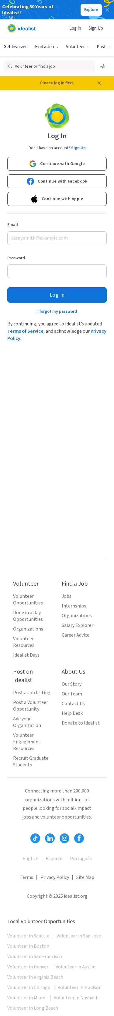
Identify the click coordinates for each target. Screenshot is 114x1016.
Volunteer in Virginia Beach (35, 977)
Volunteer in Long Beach (32, 1008)
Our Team (72, 694)
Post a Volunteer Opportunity (30, 705)
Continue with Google (62, 164)
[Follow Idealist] (35, 838)
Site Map (85, 877)
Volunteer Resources (23, 642)
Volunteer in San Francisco (34, 956)
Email (12, 225)
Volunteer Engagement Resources (26, 742)
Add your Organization (27, 722)
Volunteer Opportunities (28, 599)
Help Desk (72, 713)
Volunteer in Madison (80, 987)
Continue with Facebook (62, 181)
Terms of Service (25, 331)
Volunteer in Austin (75, 967)
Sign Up (95, 28)
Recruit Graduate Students (30, 761)
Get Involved (16, 47)
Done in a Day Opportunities (28, 616)
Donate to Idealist (81, 723)
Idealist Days (26, 655)
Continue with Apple (63, 199)
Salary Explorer (77, 625)
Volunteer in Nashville (77, 997)
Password (16, 258)
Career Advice (75, 635)
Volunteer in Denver (27, 967)
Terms (26, 877)
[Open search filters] (102, 66)
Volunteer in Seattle (28, 936)
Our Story (71, 684)
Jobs (66, 596)
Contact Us (73, 703)
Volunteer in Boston (28, 946)
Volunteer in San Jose (79, 936)
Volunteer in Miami (27, 997)
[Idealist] (21, 28)
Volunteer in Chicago (28, 987)
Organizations (28, 629)
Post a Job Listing (31, 692)
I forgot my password (57, 311)
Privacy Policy (54, 877)
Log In (75, 28)
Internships (74, 606)
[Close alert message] (99, 83)
